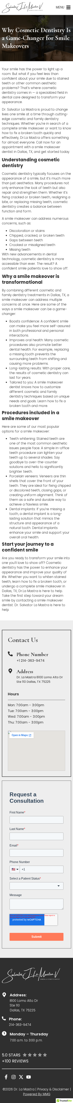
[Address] (10, 670)
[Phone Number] (10, 653)
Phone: (15, 1019)
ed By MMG (41, 1094)
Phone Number (32, 654)
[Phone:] (4, 1018)
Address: (18, 995)
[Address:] (4, 994)
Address (24, 671)
